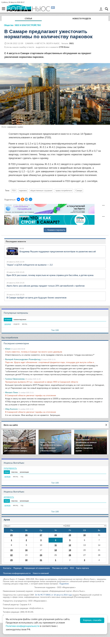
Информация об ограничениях (37, 568)
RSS (72, 568)
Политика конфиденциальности (17, 573)
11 (56, 545)
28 (55, 535)
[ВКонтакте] (18, 199)
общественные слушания (41, 191)
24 (41, 555)
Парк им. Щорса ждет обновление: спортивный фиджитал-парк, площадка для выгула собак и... (50, 362)
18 (55, 550)
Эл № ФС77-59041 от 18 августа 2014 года (53, 595)
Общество (8, 25)
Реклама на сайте (60, 568)
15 (11, 550)
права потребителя (64, 191)
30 (84, 535)
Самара (78, 191)
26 (26, 535)
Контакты (7, 568)
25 (11, 535)
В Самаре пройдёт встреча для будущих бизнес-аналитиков (36, 297)
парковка (23, 191)
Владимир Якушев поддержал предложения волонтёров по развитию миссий (57, 251)
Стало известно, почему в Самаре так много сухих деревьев (33, 352)
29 (70, 535)
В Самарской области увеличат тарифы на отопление (30, 395)
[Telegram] (26, 199)
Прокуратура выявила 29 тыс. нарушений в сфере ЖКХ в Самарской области (41, 382)
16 (26, 550)
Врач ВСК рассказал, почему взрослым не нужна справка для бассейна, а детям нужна (50, 275)
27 (41, 535)
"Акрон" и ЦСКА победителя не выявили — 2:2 (30, 265)
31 (41, 560)
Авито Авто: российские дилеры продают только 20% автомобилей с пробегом (46, 286)
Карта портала (82, 568)
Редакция (17, 568)
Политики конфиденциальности (22, 626)
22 (11, 555)
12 (70, 545)
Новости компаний (41, 573)
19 (70, 550)
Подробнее (64, 584)
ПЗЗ (14, 191)
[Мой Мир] (30, 199)
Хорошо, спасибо (92, 620)
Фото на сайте (11, 425)
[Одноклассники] (22, 199)
